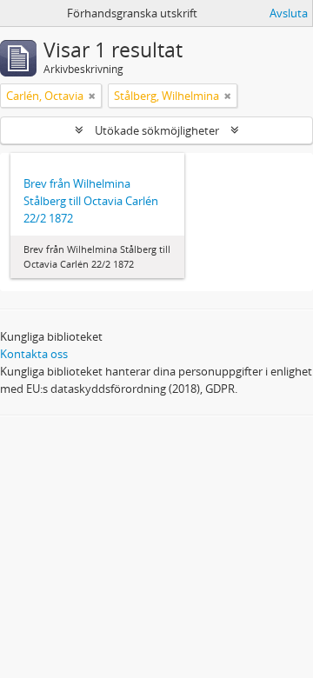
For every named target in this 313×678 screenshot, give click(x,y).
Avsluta (289, 13)
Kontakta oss (34, 354)
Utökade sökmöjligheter (157, 130)
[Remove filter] (92, 95)
